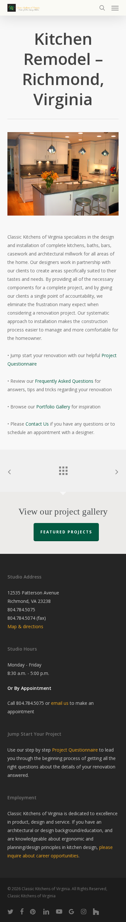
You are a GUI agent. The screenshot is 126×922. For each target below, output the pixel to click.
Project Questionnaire (75, 750)
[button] (115, 8)
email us (59, 703)
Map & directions (25, 626)
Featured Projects (66, 532)
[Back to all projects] (63, 469)
